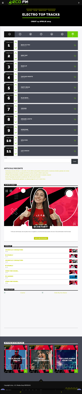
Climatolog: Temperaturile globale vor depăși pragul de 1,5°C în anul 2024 (25, 179)
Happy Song (8, 346)
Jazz (31, 346)
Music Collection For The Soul (41, 359)
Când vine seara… (12, 271)
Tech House (51, 10)
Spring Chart (43, 10)
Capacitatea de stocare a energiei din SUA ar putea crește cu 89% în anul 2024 (26, 173)
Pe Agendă (9, 276)
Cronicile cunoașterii (14, 250)
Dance (57, 346)
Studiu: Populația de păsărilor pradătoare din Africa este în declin (22, 177)
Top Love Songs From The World (67, 359)
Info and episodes (41, 238)
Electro (29, 10)
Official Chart (38, 346)
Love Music (63, 346)
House (35, 10)
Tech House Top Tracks (16, 359)
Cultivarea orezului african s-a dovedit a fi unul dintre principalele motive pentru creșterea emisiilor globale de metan (37, 171)
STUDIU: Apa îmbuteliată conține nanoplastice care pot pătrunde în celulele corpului (28, 175)
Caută (5, 157)
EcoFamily (9, 255)
